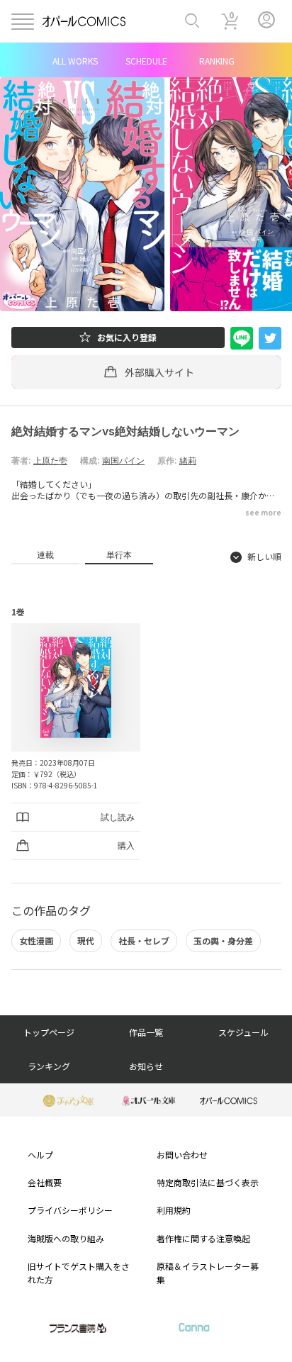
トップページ (48, 1032)
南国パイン (123, 460)
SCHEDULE (146, 61)
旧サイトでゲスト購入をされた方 (79, 1272)
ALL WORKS (75, 61)
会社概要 (45, 1182)
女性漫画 (36, 940)
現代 (85, 940)
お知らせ (146, 1066)
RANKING (217, 61)
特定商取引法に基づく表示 (208, 1182)
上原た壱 (50, 460)
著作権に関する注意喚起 (203, 1238)
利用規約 (174, 1210)
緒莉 (187, 460)
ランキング (49, 1066)
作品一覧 (146, 1032)
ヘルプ (40, 1155)
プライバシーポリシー (70, 1210)
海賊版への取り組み (66, 1238)
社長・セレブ (143, 940)
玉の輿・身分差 (223, 940)
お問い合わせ (182, 1155)
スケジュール (243, 1032)
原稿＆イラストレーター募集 (208, 1272)
